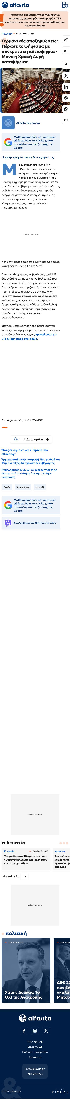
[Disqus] (35, 581)
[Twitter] (66, 76)
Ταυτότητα (35, 1057)
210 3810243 (35, 1074)
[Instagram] (35, 1031)
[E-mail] (66, 120)
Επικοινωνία (35, 1046)
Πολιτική (7, 33)
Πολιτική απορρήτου (35, 1052)
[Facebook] (66, 65)
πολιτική (16, 933)
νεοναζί (39, 487)
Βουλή (7, 487)
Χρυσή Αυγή (22, 487)
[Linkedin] (66, 87)
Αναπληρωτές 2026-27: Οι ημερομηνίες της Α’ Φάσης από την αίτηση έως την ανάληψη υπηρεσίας (29, 473)
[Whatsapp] (66, 109)
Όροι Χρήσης (35, 1041)
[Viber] (66, 98)
